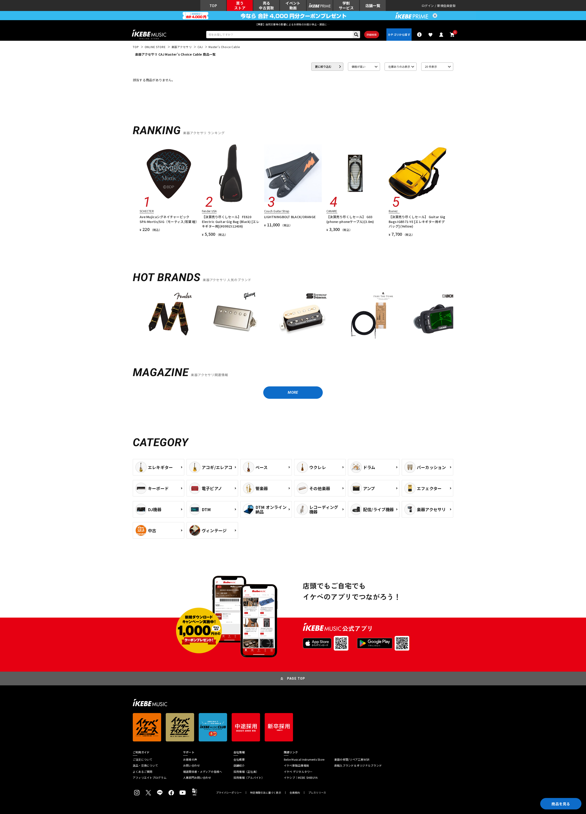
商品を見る (560, 803)
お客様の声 (190, 759)
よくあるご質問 (142, 771)
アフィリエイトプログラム (149, 777)
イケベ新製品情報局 (296, 765)
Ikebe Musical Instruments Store (304, 759)
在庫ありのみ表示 (399, 66)
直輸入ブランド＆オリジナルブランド (358, 765)
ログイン (428, 5)
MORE (293, 392)
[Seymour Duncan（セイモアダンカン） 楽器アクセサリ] (302, 316)
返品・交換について (145, 765)
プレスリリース (317, 792)
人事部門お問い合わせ (197, 777)
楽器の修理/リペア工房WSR (351, 759)
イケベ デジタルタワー (298, 771)
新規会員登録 (446, 5)
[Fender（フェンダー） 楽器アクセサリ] (168, 316)
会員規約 (295, 792)
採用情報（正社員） (246, 771)
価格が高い (358, 66)
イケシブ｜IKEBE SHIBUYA (300, 777)
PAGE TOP (296, 678)
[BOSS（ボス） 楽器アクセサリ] (436, 316)
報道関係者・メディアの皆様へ (202, 771)
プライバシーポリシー (229, 792)
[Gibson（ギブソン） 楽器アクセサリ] (235, 316)
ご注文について (142, 759)
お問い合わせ (191, 765)
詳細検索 (371, 34)
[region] (293, 318)
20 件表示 (431, 66)
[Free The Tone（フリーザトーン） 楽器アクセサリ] (369, 316)
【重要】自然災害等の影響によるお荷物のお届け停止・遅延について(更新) (293, 24)
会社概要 (239, 759)
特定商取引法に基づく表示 (265, 792)
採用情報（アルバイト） (248, 777)
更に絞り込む (323, 66)
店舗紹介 (239, 765)
